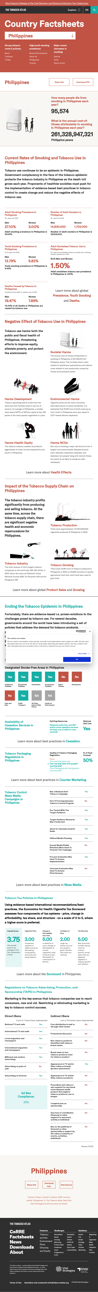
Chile (56, 60)
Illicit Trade (71, 1247)
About (16, 1252)
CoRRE (17, 1231)
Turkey (8, 60)
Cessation (73, 741)
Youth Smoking (80, 295)
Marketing (57, 1242)
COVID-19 (70, 1242)
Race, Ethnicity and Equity (45, 1247)
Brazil (7, 53)
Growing (79, 590)
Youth (56, 1250)
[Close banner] (90, 631)
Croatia (32, 63)
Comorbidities (71, 1250)
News (15, 1242)
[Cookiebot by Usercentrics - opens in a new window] (77, 631)
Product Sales (56, 590)
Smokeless (70, 1234)
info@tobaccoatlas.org (58, 1282)
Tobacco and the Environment (46, 1237)
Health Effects (61, 472)
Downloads (22, 1247)
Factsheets (21, 1236)
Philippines (34, 60)
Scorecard (54, 974)
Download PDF (83, 82)
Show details (82, 653)
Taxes (80, 1245)
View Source (66, 1185)
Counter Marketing (72, 780)
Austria (57, 56)
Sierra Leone (59, 63)
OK (77, 659)
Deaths (74, 300)
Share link (59, 82)
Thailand (9, 56)
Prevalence (60, 295)
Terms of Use (15, 1282)
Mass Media (72, 884)
